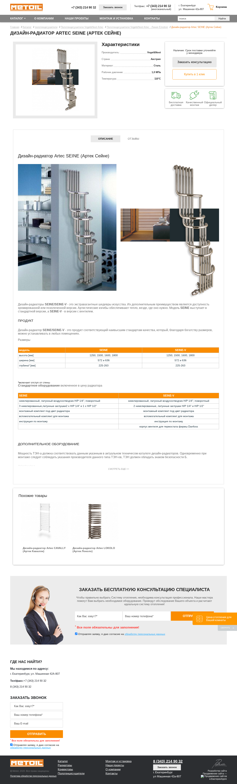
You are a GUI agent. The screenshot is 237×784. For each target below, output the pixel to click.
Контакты (152, 18)
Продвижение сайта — (215, 773)
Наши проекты (77, 18)
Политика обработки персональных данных (33, 776)
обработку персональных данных (145, 634)
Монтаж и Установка (116, 18)
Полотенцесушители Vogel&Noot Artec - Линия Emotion (137, 27)
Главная (14, 27)
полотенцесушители (46, 27)
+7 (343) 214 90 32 (83, 7)
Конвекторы (65, 769)
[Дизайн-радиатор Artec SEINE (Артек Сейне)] (55, 80)
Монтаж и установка (118, 761)
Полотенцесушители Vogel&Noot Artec (82, 27)
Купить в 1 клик (194, 74)
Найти (222, 18)
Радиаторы (65, 765)
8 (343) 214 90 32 (20, 686)
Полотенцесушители (71, 773)
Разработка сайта (217, 771)
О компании (44, 18)
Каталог (16, 18)
